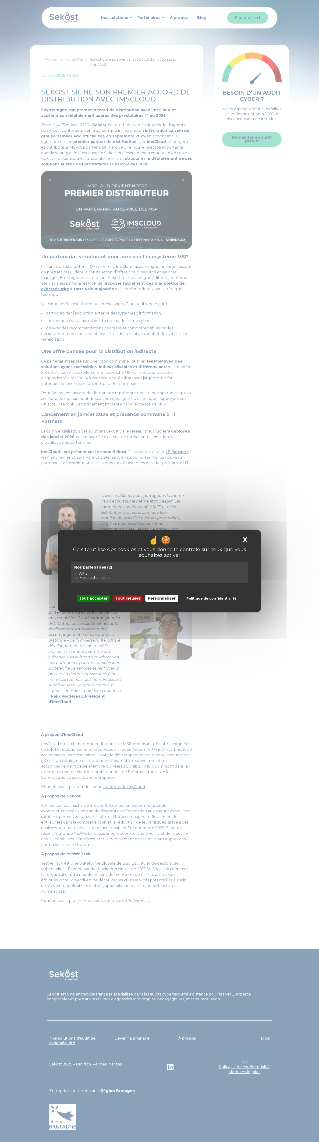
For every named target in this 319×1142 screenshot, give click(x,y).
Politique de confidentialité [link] (211, 598)
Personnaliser (162, 598)
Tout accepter (93, 598)
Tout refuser (127, 598)
